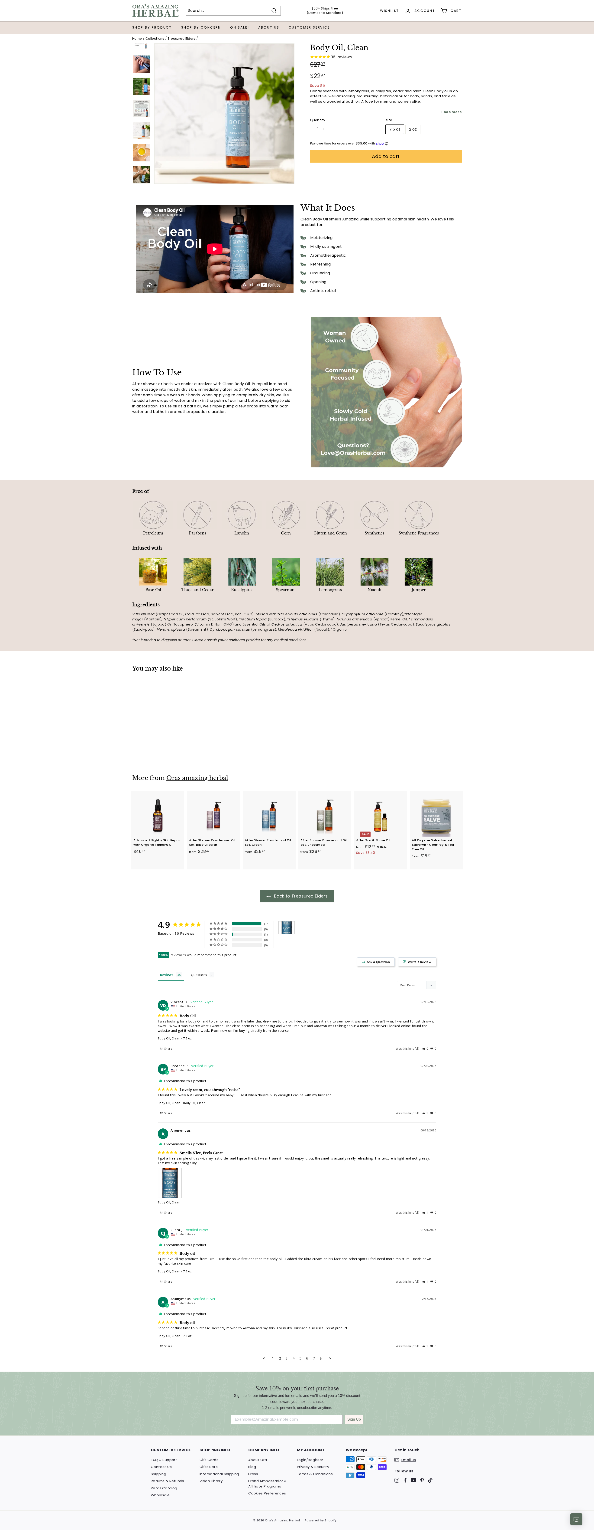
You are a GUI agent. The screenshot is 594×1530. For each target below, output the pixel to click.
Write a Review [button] (419, 962)
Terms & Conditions (315, 1473)
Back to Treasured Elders (300, 896)
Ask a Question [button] (378, 962)
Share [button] (168, 1049)
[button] (425, 1049)
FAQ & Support (164, 1459)
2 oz (413, 129)
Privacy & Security (313, 1466)
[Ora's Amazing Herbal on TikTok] (430, 1480)
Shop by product (152, 27)
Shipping (158, 1473)
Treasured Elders (181, 38)
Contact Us (161, 1466)
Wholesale (160, 1495)
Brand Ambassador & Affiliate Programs (267, 1483)
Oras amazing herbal (197, 778)
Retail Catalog (164, 1488)
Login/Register (310, 1459)
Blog (252, 1466)
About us (268, 27)
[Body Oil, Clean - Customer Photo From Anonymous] (286, 927)
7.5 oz (394, 129)
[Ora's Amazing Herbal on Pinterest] (422, 1480)
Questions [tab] (199, 975)
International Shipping (219, 1473)
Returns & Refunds (167, 1480)
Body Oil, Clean (169, 1038)
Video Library (211, 1480)
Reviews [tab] (166, 975)
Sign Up (354, 1419)
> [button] (330, 1358)
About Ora (257, 1459)
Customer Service (309, 27)
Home (137, 38)
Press (253, 1473)
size (389, 120)
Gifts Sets (209, 1466)
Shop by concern (201, 27)
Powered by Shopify (320, 1520)
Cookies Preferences (267, 1493)
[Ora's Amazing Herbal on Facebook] (405, 1480)
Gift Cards (209, 1459)
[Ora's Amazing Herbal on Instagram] (396, 1480)
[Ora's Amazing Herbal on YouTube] (413, 1480)
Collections (154, 38)
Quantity (317, 120)
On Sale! (239, 27)
